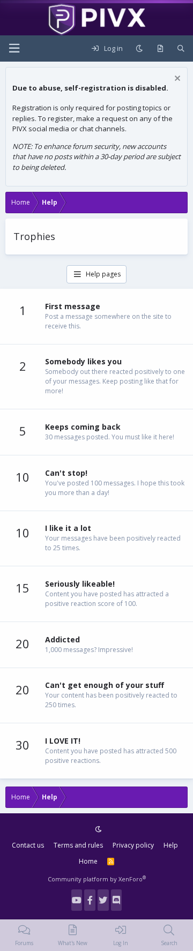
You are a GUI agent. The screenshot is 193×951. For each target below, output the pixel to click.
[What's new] (160, 48)
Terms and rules (78, 845)
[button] (14, 48)
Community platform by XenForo (97, 879)
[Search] (181, 48)
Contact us (28, 845)
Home (88, 861)
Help (171, 845)
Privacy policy (133, 845)
